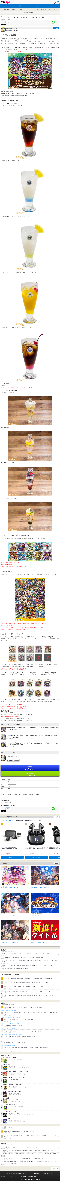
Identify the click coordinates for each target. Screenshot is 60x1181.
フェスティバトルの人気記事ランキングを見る (10, 1023)
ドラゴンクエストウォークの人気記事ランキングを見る (11, 1017)
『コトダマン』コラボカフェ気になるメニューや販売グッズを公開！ (43, 9)
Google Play (30, 773)
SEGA (2, 802)
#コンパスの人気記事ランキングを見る (8, 1010)
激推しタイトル (32, 12)
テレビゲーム (38, 820)
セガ (10, 802)
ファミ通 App (5, 2)
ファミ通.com (43, 1173)
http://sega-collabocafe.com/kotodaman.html (16, 95)
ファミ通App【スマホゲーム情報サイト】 (9, 9)
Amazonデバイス (29, 820)
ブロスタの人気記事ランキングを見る (8, 1045)
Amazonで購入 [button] (12, 857)
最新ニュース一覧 (23, 9)
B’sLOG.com (50, 1173)
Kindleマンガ (19, 820)
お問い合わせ (9, 1173)
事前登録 (26, 12)
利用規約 (15, 1173)
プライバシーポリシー (28, 1173)
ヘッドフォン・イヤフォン (8, 820)
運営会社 (20, 1173)
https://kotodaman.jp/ (12, 784)
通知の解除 (36, 1173)
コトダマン (6, 802)
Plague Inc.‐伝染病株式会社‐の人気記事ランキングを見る (11, 1034)
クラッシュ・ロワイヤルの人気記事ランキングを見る (11, 1028)
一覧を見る (56, 817)
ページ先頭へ (56, 1168)
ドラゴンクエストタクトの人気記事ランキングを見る (11, 1051)
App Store (30, 768)
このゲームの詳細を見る (13, 760)
